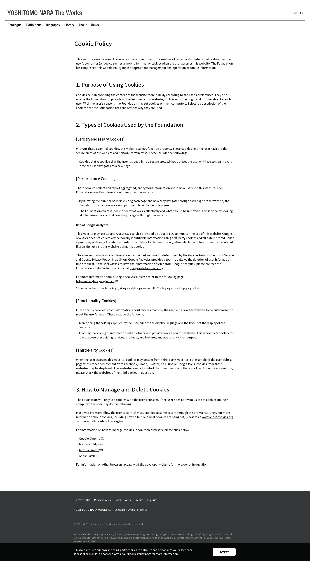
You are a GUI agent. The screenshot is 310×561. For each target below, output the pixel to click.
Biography (53, 25)
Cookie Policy (136, 554)
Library (69, 25)
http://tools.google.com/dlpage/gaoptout (174, 288)
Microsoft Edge (89, 444)
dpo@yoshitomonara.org (146, 268)
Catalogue (15, 25)
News (95, 25)
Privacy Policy (102, 500)
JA (295, 13)
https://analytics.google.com (95, 281)
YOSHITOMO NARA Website (90, 509)
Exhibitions (34, 25)
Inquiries (152, 500)
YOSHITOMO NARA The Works (45, 13)
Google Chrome (89, 438)
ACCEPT (224, 552)
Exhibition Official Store (129, 509)
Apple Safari (87, 456)
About (82, 25)
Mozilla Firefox (89, 450)
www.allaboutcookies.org (101, 421)
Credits (139, 500)
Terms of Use (82, 500)
